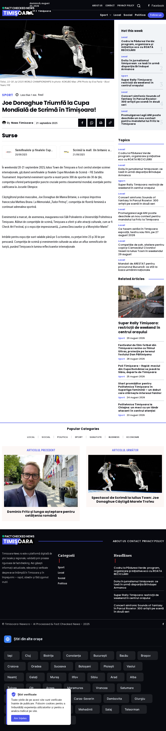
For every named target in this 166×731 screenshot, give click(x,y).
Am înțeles (20, 718)
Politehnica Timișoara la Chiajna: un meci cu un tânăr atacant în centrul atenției (138, 407)
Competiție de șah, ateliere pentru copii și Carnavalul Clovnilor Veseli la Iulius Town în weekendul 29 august (141, 249)
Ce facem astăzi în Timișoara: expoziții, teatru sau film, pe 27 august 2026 (138, 232)
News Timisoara (22, 122)
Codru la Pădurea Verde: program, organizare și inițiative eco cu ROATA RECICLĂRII (138, 45)
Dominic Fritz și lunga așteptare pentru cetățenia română (41, 513)
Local (124, 37)
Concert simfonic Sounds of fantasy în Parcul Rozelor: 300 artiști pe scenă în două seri (140, 100)
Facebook (158, 5)
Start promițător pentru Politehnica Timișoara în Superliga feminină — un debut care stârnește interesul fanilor (140, 388)
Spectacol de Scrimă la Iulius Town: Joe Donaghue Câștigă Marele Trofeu (125, 499)
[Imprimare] (101, 123)
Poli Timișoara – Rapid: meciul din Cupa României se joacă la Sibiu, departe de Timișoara (139, 369)
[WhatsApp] (91, 123)
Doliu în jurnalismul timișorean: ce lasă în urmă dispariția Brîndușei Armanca (140, 65)
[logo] (24, 12)
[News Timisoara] (4, 123)
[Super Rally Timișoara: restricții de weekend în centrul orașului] (141, 302)
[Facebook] (148, 5)
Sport (7, 95)
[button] (138, 5)
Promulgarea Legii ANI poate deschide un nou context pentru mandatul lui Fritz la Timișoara (141, 119)
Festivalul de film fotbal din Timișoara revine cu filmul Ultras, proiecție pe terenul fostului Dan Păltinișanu (137, 349)
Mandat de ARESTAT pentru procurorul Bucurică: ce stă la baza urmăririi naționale (137, 267)
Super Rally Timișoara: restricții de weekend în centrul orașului (137, 82)
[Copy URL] (110, 123)
